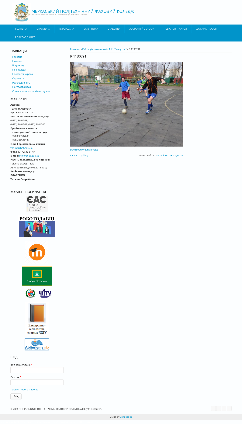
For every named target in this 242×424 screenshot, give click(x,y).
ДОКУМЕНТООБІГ (206, 28)
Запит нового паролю (25, 389)
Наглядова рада (21, 86)
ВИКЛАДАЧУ (66, 28)
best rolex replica (23, 422)
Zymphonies (125, 416)
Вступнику (18, 65)
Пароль (15, 377)
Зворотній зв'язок (141, 28)
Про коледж (19, 69)
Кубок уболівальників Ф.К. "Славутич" (104, 49)
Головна (21, 28)
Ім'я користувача (21, 364)
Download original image (84, 149)
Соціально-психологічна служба (31, 91)
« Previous (162, 155)
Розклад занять (25, 37)
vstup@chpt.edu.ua (21, 148)
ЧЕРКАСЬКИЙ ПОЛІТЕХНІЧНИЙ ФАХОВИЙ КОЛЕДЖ (83, 11)
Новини (17, 61)
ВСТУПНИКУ (91, 28)
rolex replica (7, 422)
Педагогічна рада (22, 74)
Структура (43, 28)
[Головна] (21, 12)
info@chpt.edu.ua (29, 155)
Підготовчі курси (175, 28)
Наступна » (176, 155)
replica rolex (93, 422)
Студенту (114, 28)
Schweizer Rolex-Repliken (71, 422)
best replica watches (45, 422)
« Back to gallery (79, 155)
